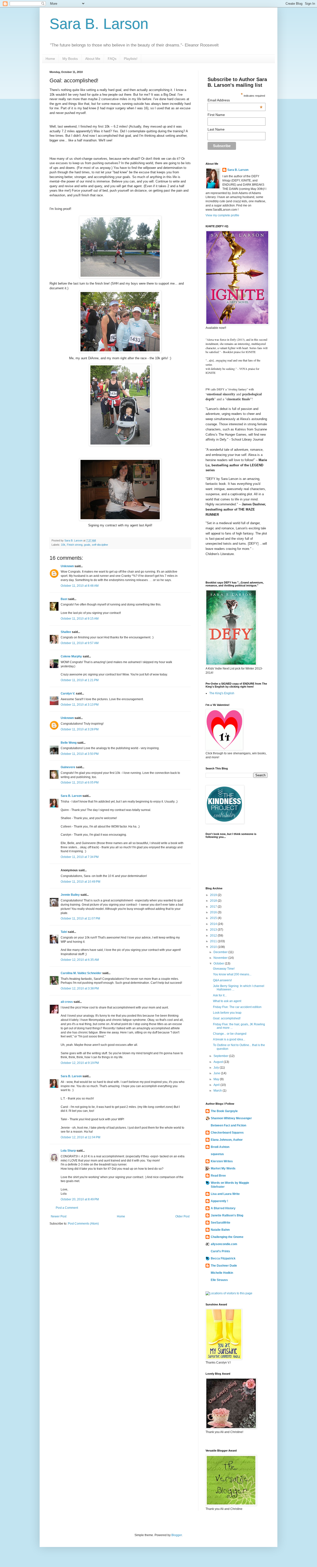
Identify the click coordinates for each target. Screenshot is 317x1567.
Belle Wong (69, 742)
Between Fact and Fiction (228, 1125)
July (216, 1067)
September (221, 1056)
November (220, 958)
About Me (92, 59)
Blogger (176, 1535)
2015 (214, 918)
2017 (214, 906)
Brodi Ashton (220, 1147)
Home (50, 59)
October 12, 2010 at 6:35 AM (80, 960)
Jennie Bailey (70, 894)
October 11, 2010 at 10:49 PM (80, 881)
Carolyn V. (68, 693)
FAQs (112, 59)
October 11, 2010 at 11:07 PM (80, 918)
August (218, 1062)
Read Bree (218, 1175)
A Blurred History (223, 1208)
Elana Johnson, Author (227, 1140)
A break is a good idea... (229, 1039)
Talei (64, 932)
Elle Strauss (219, 1280)
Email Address (235, 100)
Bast (64, 599)
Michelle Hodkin (222, 1273)
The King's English (221, 693)
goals (87, 544)
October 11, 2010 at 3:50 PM (80, 754)
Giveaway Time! (224, 968)
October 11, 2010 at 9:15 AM (80, 618)
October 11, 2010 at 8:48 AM (80, 585)
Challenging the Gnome (227, 1237)
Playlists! (130, 59)
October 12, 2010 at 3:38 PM (80, 988)
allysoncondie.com (224, 1244)
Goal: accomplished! (226, 1018)
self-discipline (100, 544)
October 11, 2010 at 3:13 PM (80, 704)
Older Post (182, 1216)
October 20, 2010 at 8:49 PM (80, 1199)
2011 (214, 941)
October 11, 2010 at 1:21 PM (80, 680)
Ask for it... (220, 995)
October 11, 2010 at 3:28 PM (80, 729)
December (220, 952)
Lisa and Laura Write (225, 1194)
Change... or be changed (229, 1033)
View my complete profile (222, 215)
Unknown (67, 566)
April (216, 1085)
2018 (214, 900)
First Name (216, 115)
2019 (214, 895)
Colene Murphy (71, 656)
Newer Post (58, 1216)
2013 (214, 929)
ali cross (67, 1002)
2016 (214, 912)
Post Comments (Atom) (83, 1223)
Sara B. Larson (99, 24)
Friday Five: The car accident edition (237, 1007)
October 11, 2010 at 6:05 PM (80, 782)
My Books (70, 59)
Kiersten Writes (222, 1161)
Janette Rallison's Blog (227, 1215)
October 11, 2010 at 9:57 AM (80, 643)
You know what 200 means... (232, 974)
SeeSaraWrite (220, 1222)
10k (63, 544)
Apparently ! (219, 1201)
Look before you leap (227, 1012)
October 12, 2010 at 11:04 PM (80, 1137)
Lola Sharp (68, 1150)
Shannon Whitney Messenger (231, 1118)
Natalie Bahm (220, 1229)
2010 (214, 947)
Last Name (216, 129)
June (217, 1073)
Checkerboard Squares (227, 1132)
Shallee (66, 632)
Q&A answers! (222, 980)
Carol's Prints (220, 1251)
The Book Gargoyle (224, 1111)
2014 (214, 924)
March (218, 1090)
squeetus (217, 1154)
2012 (214, 935)
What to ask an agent (227, 1001)
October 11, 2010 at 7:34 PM (80, 857)
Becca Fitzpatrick (223, 1258)
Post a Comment (67, 1207)
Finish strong (74, 544)
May (216, 1079)
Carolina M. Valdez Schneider (81, 973)
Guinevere (68, 767)
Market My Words (223, 1168)
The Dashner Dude (224, 1265)
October (219, 963)
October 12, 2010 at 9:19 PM (80, 1063)
